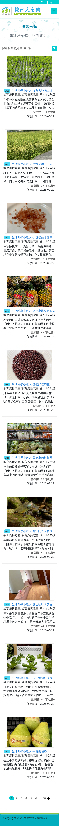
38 (44, 798)
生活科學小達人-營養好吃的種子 (28, 384)
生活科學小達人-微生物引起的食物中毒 (30, 604)
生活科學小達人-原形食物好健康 (28, 678)
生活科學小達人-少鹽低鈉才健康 (28, 237)
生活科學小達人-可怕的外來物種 (28, 531)
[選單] (54, 11)
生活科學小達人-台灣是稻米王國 (28, 164)
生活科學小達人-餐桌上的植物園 (28, 457)
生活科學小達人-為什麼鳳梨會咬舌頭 (30, 311)
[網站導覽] (52, 2)
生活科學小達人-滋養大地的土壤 (28, 90)
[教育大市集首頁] (21, 11)
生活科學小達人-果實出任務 (26, 751)
